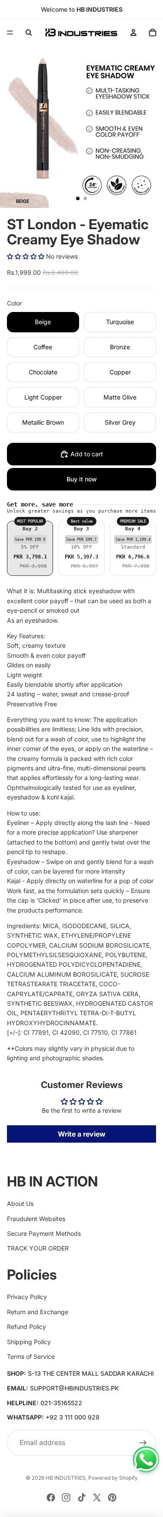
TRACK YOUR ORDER (38, 1248)
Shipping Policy (29, 1341)
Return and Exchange (37, 1312)
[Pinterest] (112, 1497)
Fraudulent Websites (36, 1218)
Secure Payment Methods (44, 1233)
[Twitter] (97, 1497)
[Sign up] (143, 1443)
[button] (25, 256)
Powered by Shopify (113, 1478)
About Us (20, 1203)
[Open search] (28, 32)
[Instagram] (66, 1497)
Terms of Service (31, 1356)
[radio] (30, 548)
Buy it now (82, 479)
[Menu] (10, 32)
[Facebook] (51, 1497)
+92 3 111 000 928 (73, 1417)
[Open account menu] (133, 32)
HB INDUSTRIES (66, 1478)
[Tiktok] (82, 1497)
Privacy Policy (27, 1296)
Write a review (82, 1134)
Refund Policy (26, 1326)
